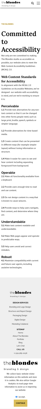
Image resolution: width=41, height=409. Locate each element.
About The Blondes (20, 336)
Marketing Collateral (20, 324)
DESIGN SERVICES (20, 303)
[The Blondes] (20, 294)
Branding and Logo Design (20, 307)
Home (20, 333)
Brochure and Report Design (20, 311)
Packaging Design (20, 315)
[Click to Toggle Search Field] (32, 3)
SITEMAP (20, 329)
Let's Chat (20, 346)
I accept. (21, 396)
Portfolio (20, 339)
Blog (20, 343)
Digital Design (20, 320)
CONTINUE (20, 403)
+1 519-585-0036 (20, 353)
